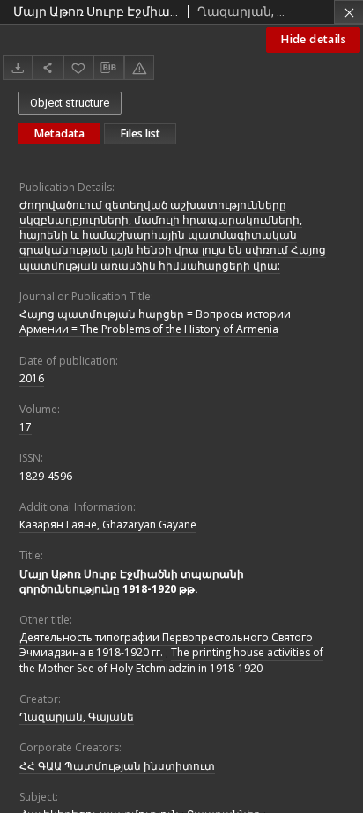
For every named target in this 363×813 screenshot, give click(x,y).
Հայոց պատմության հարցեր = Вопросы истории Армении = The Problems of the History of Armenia (155, 321)
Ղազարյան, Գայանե (76, 716)
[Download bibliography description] (108, 67)
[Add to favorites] (78, 67)
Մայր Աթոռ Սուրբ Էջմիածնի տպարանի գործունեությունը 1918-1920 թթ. (131, 581)
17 (25, 426)
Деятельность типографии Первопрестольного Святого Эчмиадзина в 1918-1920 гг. (166, 645)
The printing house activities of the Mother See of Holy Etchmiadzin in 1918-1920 (171, 660)
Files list (140, 133)
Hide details (313, 39)
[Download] (18, 67)
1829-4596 (45, 476)
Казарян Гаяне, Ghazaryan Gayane (107, 524)
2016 (31, 378)
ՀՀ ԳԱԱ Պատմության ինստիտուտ (117, 765)
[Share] (48, 67)
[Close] (348, 12)
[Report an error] (139, 67)
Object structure (69, 102)
